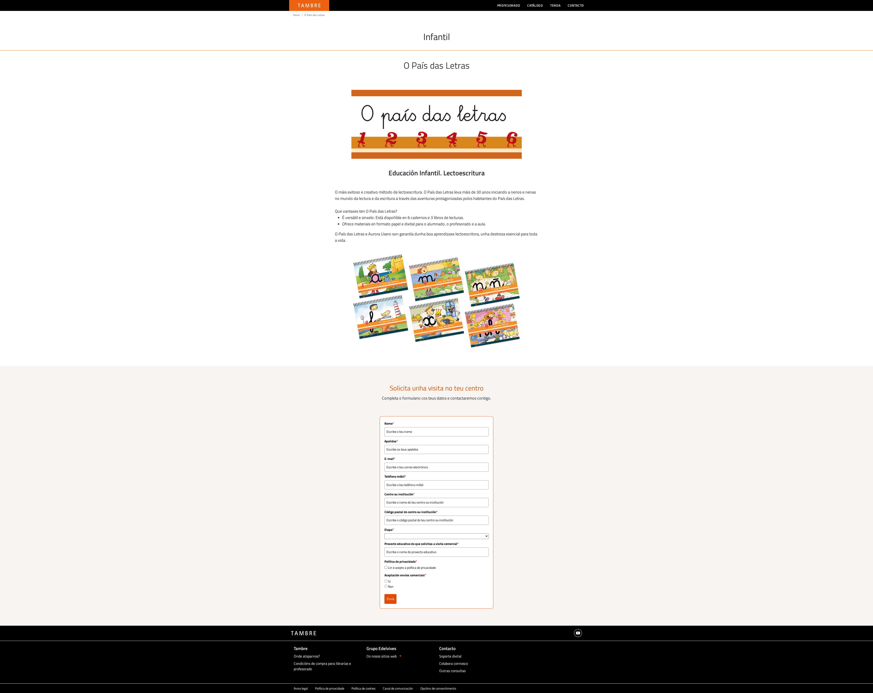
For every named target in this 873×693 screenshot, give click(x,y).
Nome (389, 423)
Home (296, 15)
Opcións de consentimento (438, 688)
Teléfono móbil (395, 476)
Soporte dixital (450, 656)
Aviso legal (301, 688)
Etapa (389, 529)
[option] (436, 124)
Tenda (555, 5)
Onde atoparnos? (307, 656)
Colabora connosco (453, 663)
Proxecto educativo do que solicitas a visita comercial (421, 543)
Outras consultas (452, 670)
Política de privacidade (329, 688)
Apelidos (391, 441)
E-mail (389, 458)
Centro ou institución (399, 494)
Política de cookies (363, 688)
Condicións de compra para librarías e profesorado (322, 666)
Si (389, 581)
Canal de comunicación (398, 688)
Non (391, 586)
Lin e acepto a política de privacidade (412, 567)
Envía (390, 598)
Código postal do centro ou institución (411, 511)
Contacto (576, 5)
